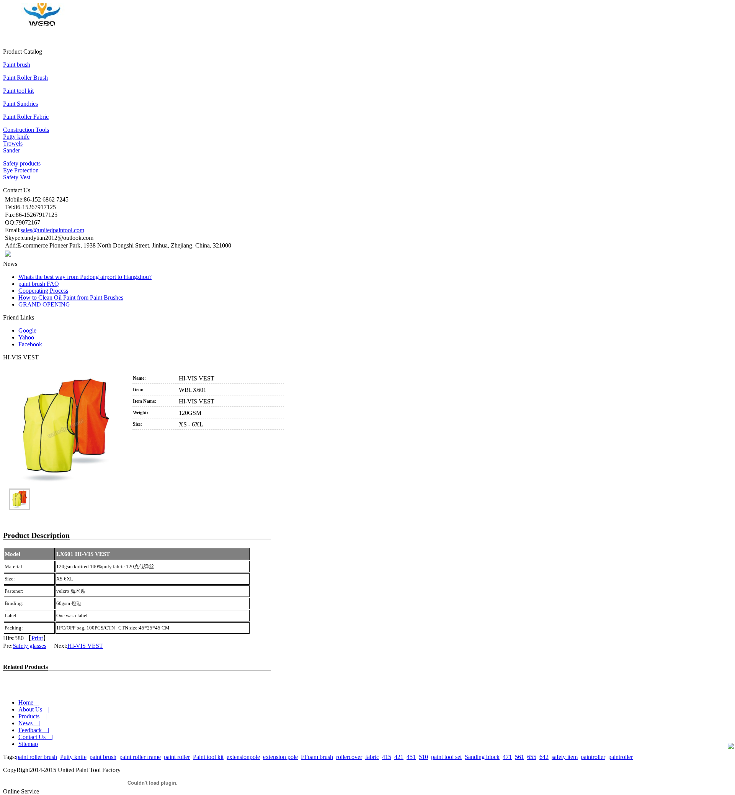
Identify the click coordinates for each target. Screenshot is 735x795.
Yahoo (26, 337)
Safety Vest (16, 177)
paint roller (177, 757)
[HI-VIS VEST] (65, 430)
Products (47, 25)
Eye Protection (21, 170)
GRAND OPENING (44, 304)
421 (398, 757)
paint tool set (446, 757)
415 (386, 757)
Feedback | (33, 730)
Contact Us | (35, 737)
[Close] (40, 791)
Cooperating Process (43, 290)
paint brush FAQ (38, 283)
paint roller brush (36, 757)
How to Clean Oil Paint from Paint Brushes (70, 297)
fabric (372, 757)
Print (37, 638)
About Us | (33, 709)
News (63, 25)
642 (544, 757)
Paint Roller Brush (25, 77)
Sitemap (28, 744)
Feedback (80, 25)
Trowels (13, 143)
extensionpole (243, 757)
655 (531, 757)
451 (411, 757)
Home (9, 25)
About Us (26, 25)
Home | (29, 702)
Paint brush (16, 64)
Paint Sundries (20, 103)
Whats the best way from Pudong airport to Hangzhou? (85, 277)
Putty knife (16, 136)
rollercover (349, 757)
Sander (11, 150)
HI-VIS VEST (85, 646)
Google (27, 330)
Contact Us (104, 25)
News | (29, 723)
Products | (32, 716)
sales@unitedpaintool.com (52, 230)
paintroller (593, 757)
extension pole (280, 757)
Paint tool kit (18, 90)
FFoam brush (317, 757)
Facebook (30, 344)
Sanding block (482, 757)
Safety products (22, 163)
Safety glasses (29, 646)
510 (423, 757)
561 (519, 757)
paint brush (103, 757)
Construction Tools (26, 129)
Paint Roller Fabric (26, 116)
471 (507, 757)
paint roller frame (140, 757)
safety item (565, 757)
